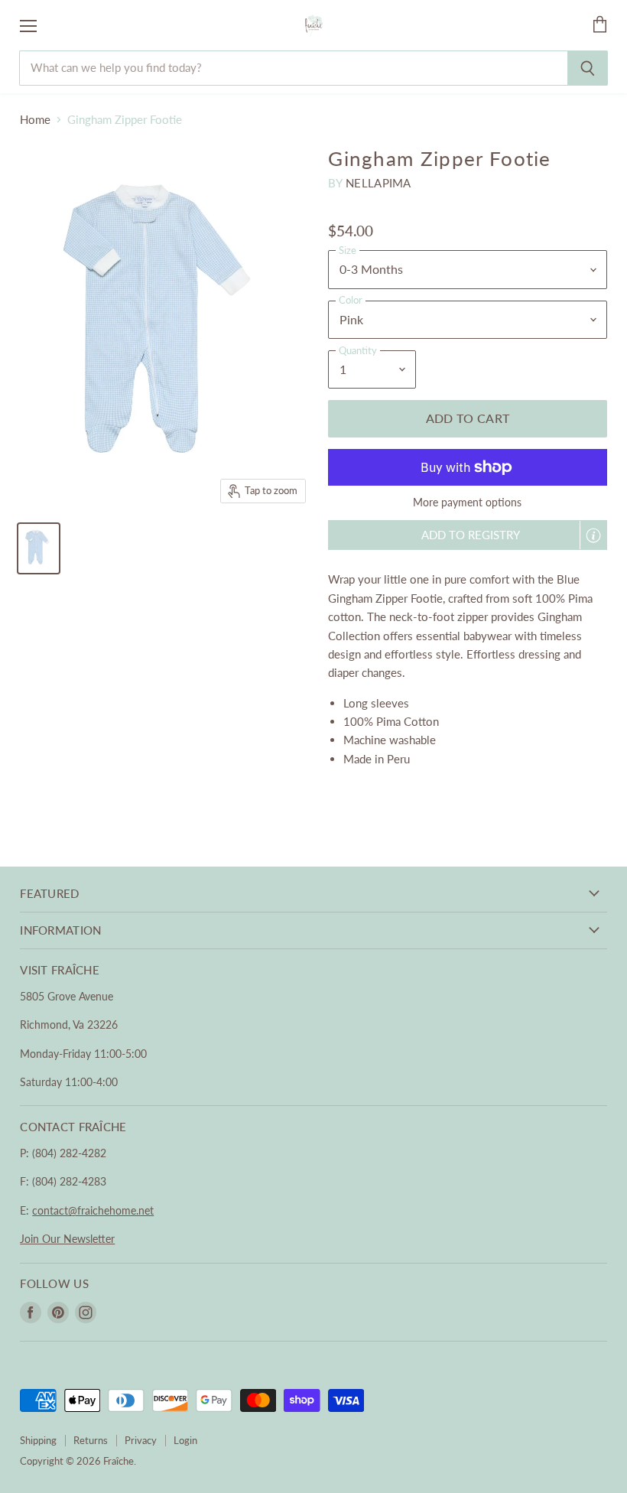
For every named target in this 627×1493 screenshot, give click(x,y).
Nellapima (378, 183)
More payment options (467, 502)
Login (185, 1440)
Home (35, 119)
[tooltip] (593, 535)
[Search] (587, 68)
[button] (467, 535)
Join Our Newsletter (67, 1238)
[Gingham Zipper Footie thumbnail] (38, 548)
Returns (90, 1440)
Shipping (38, 1440)
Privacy (141, 1440)
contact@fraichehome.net (93, 1210)
